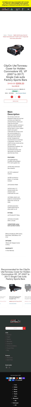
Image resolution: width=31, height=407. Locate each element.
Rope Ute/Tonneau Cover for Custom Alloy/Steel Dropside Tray (15, 298)
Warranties (9, 341)
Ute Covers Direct (21, 93)
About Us (9, 334)
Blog (8, 350)
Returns (9, 339)
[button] (23, 9)
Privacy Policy (10, 348)
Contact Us (9, 343)
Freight (8, 337)
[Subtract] (12, 97)
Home (5, 35)
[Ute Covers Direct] (6, 9)
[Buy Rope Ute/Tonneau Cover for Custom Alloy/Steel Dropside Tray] (15, 288)
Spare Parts (10, 360)
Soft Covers (10, 357)
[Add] (19, 97)
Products (10, 35)
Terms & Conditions (12, 346)
